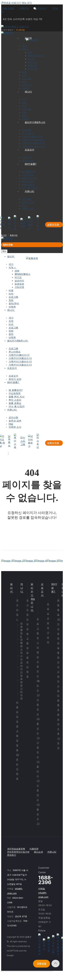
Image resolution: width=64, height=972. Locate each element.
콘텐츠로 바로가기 (11, 2)
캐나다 (21, 588)
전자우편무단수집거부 (18, 851)
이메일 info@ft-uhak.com (43, 892)
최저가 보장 (48, 633)
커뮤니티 (51, 851)
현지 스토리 (58, 686)
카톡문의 (24, 8)
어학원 (17, 774)
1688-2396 (8, 8)
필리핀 (11, 588)
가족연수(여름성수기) (38, 718)
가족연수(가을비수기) (38, 761)
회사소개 (38, 851)
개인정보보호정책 (16, 848)
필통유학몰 (53, 224)
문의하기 (42, 8)
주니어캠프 (38, 647)
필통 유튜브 (58, 710)
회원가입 (14, 235)
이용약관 (33, 848)
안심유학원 (58, 634)
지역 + (17, 614)
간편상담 (41, 963)
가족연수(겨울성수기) (38, 804)
